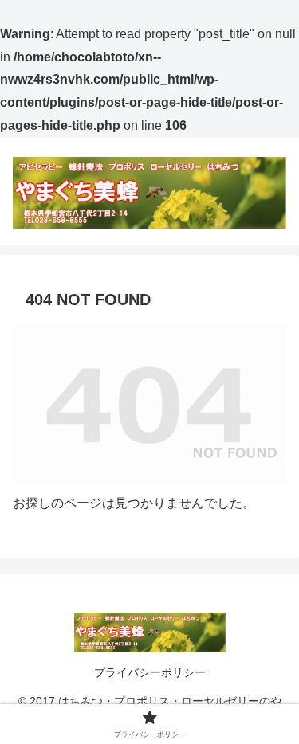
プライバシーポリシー (150, 672)
